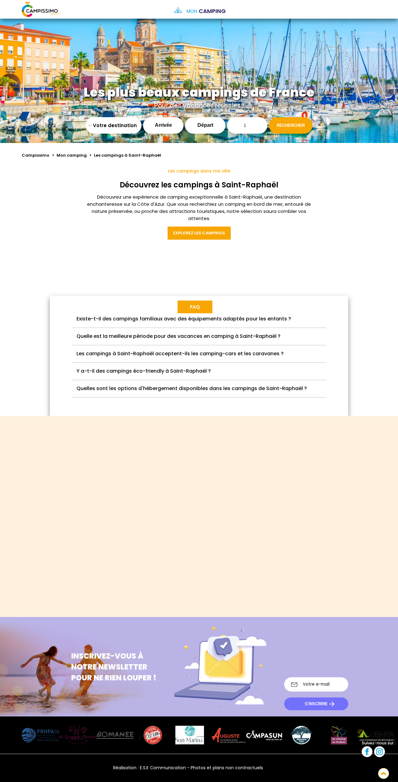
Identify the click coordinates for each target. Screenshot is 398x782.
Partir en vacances (284, 556)
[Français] (274, 768)
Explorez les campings (199, 233)
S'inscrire (316, 704)
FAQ (195, 307)
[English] (291, 768)
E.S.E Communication (163, 768)
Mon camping (72, 155)
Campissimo (35, 155)
